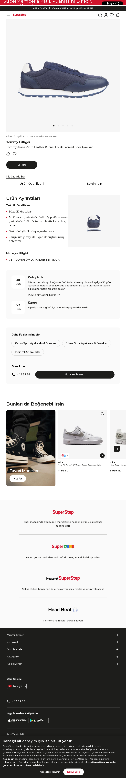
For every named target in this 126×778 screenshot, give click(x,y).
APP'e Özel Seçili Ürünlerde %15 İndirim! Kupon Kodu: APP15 (63, 8)
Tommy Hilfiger (18, 142)
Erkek (9, 136)
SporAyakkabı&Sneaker (44, 136)
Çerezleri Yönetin (50, 771)
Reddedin (8, 759)
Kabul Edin (73, 771)
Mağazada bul (15, 176)
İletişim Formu (74, 374)
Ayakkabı (21, 136)
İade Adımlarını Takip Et (44, 295)
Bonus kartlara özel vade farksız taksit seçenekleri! (63, 5)
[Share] (8, 154)
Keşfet (17, 478)
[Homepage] (19, 14)
